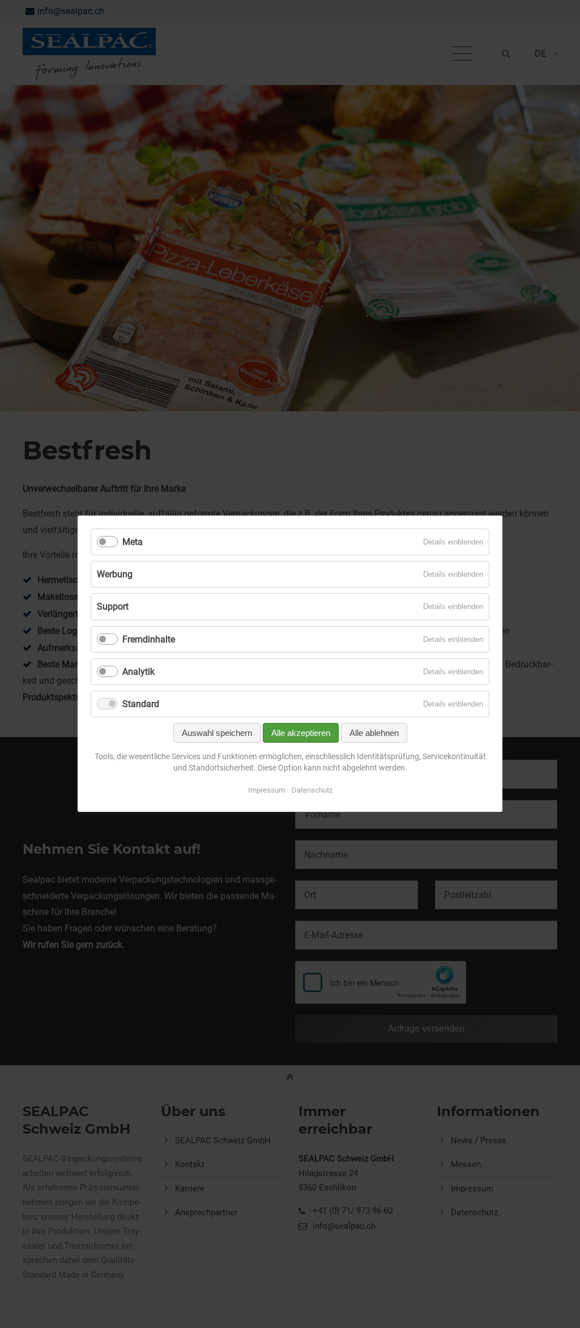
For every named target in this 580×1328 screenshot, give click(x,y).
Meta (132, 542)
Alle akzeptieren (300, 733)
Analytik (138, 671)
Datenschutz (312, 790)
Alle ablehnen (374, 733)
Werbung (115, 574)
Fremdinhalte (148, 639)
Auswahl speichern (217, 733)
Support (113, 607)
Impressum (266, 790)
